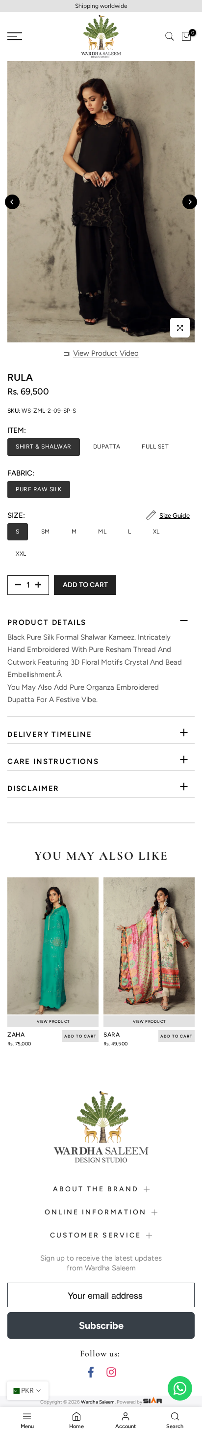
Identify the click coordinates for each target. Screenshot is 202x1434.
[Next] (189, 202)
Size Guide (174, 515)
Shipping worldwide (101, 5)
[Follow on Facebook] (90, 1372)
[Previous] (12, 202)
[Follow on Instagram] (111, 1372)
